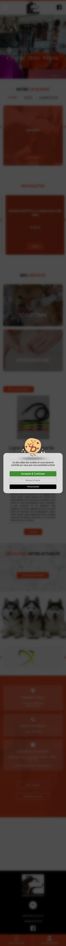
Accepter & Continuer (33, 473)
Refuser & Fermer (33, 480)
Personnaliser (33, 487)
